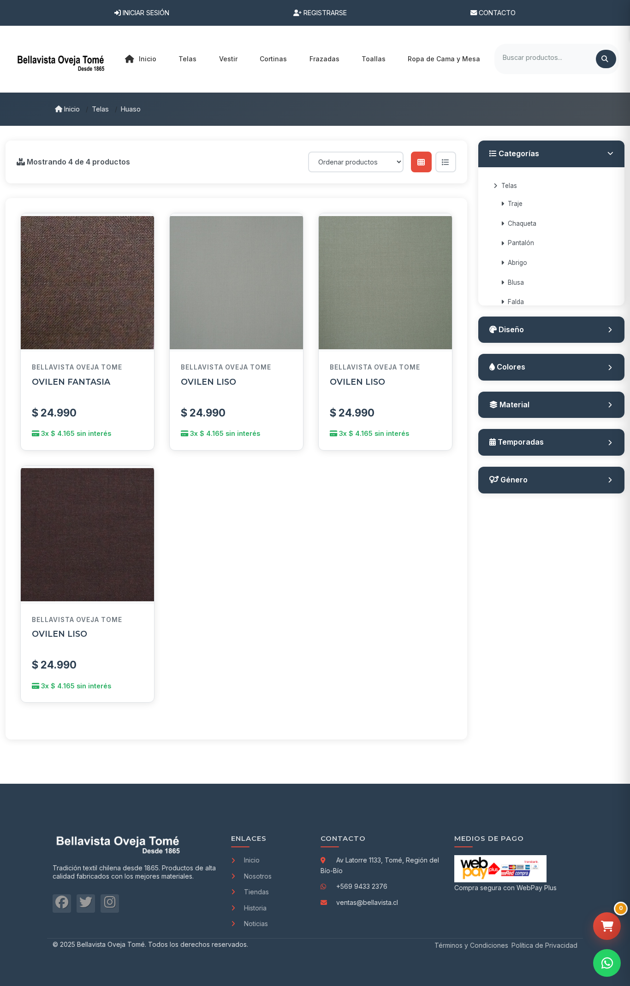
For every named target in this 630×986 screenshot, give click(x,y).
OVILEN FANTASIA (71, 382)
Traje (515, 203)
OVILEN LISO (208, 382)
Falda (516, 301)
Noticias (256, 923)
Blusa (516, 282)
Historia (255, 908)
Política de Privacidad (544, 945)
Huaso (131, 109)
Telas (100, 109)
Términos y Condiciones (471, 945)
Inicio (147, 59)
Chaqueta (522, 223)
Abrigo (517, 262)
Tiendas (256, 892)
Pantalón (521, 242)
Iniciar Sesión (145, 13)
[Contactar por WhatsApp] (607, 963)
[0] (607, 926)
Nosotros (258, 876)
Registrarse (324, 13)
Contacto (496, 13)
